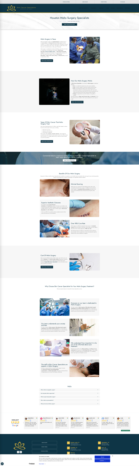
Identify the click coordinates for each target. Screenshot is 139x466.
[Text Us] (68, 453)
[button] (130, 423)
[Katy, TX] (99, 448)
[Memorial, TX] (99, 443)
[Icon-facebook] (18, 452)
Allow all (102, 457)
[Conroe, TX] (68, 448)
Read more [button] (24, 427)
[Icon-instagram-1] (21, 452)
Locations (127, 8)
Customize (102, 460)
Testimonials (120, 8)
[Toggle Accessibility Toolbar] (2, 463)
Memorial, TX (105, 442)
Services (101, 8)
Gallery (113, 8)
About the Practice (83, 8)
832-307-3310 (73, 454)
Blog (108, 8)
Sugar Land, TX (75, 442)
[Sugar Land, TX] (68, 443)
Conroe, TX (74, 447)
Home (61, 21)
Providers (93, 8)
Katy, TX (104, 447)
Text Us (73, 453)
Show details (41, 463)
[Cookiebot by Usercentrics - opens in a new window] (32, 464)
